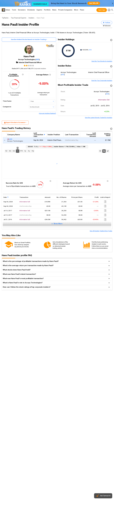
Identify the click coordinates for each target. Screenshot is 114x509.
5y (29, 151)
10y (33, 151)
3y (25, 151)
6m (14, 151)
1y (17, 150)
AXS (37, 59)
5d (6, 151)
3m (10, 151)
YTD (21, 151)
